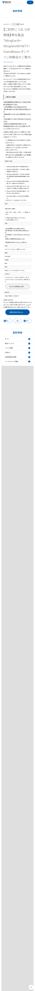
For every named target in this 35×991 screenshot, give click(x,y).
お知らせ (7, 352)
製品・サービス (9, 343)
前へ (7, 321)
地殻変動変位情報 (10, 357)
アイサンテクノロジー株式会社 (7, 3)
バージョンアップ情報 (11, 361)
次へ (27, 321)
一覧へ (17, 321)
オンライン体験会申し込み (16, 286)
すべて (7, 339)
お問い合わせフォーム (16, 312)
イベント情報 (9, 348)
